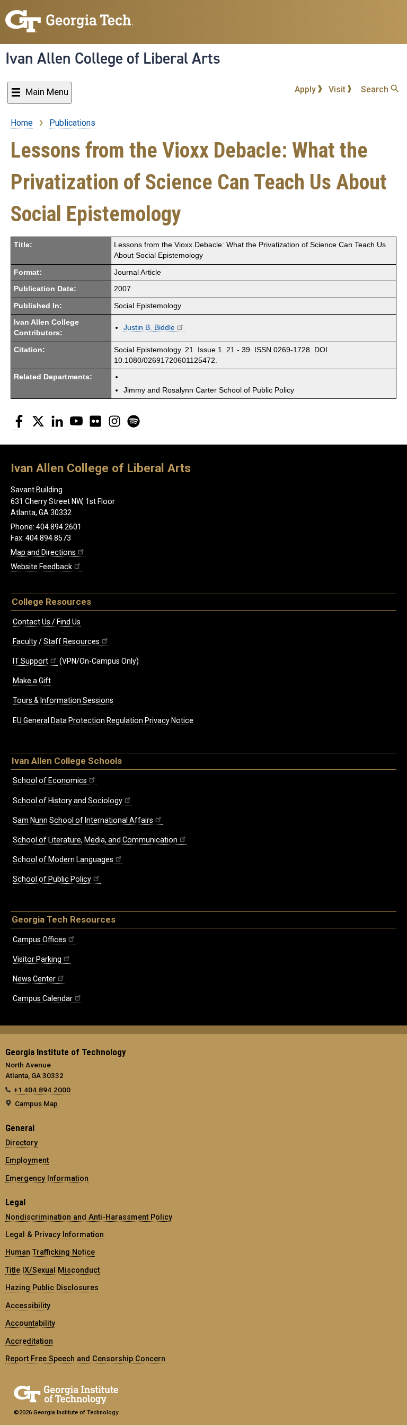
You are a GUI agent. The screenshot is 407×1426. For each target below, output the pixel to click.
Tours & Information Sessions (63, 700)
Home (22, 123)
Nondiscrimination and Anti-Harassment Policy (88, 1217)
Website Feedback (41, 566)
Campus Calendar (43, 998)
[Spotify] (133, 425)
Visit (338, 89)
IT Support (30, 661)
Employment (27, 1160)
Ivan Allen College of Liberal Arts (112, 58)
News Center (34, 979)
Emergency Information (47, 1178)
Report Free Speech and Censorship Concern (85, 1358)
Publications (72, 123)
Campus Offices (39, 939)
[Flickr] (95, 425)
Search (376, 89)
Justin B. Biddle (149, 328)
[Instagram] (114, 425)
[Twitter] (38, 425)
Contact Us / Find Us (47, 622)
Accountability (30, 1323)
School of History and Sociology (67, 800)
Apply (306, 89)
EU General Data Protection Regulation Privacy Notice (103, 720)
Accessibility (27, 1305)
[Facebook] (19, 425)
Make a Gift (32, 680)
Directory (21, 1142)
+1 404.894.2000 (42, 1089)
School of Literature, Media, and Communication (95, 840)
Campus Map (36, 1103)
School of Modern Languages (63, 859)
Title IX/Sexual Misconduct (52, 1270)
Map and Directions (43, 552)
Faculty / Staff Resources (56, 641)
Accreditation (29, 1341)
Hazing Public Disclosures (52, 1287)
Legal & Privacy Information (54, 1234)
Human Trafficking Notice (50, 1252)
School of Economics (50, 780)
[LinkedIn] (57, 425)
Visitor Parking (37, 959)
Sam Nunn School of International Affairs (83, 820)
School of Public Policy (52, 879)
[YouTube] (76, 425)
